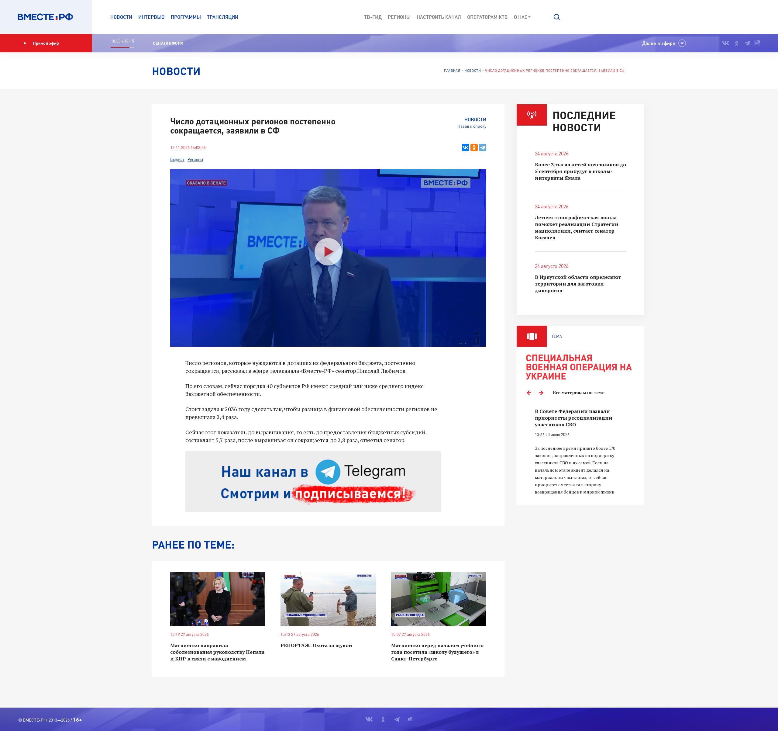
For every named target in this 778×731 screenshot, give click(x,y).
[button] (556, 17)
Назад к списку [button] (471, 126)
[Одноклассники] (474, 147)
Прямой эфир (46, 43)
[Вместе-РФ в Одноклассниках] (736, 43)
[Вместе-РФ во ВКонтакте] (725, 43)
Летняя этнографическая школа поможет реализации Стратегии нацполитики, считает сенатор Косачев (576, 227)
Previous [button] (529, 392)
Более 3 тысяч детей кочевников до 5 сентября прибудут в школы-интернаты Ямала (580, 171)
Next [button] (541, 392)
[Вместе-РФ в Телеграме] (747, 43)
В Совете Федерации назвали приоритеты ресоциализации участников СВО (573, 418)
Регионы (399, 17)
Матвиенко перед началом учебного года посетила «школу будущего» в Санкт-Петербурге (437, 652)
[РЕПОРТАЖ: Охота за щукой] (328, 599)
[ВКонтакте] (465, 147)
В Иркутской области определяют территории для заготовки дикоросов (578, 284)
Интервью (151, 17)
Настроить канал (439, 17)
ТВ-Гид (373, 17)
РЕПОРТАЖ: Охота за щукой (316, 645)
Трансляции (222, 17)
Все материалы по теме (578, 392)
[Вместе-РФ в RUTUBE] (757, 43)
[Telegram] (482, 147)
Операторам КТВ (487, 17)
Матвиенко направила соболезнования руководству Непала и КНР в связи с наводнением (217, 652)
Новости (121, 17)
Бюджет (177, 159)
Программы (186, 17)
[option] (580, 452)
